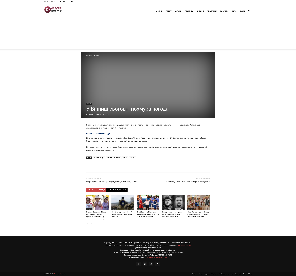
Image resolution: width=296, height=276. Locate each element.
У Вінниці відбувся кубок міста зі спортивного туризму (188, 182)
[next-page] (91, 223)
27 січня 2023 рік (99, 157)
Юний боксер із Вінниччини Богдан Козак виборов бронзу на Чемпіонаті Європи (148, 214)
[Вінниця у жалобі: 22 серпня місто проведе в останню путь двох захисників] (173, 202)
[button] (249, 11)
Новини (159, 11)
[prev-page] (87, 223)
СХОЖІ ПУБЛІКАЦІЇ (96, 190)
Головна (89, 55)
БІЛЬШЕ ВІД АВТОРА (117, 190)
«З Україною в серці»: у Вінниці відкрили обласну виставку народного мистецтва (198, 214)
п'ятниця (117, 157)
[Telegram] (117, 167)
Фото (234, 11)
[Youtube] (72, 1)
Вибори (200, 11)
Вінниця (109, 157)
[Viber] (122, 167)
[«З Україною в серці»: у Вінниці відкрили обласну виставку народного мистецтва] (198, 202)
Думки (178, 11)
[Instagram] (64, 1)
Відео (242, 11)
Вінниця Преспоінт (59, 274)
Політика (189, 11)
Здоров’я (224, 11)
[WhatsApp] (127, 167)
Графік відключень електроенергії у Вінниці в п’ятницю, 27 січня (111, 182)
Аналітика (212, 11)
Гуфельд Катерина (95, 114)
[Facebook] (60, 1)
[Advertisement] (148, 33)
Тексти (169, 11)
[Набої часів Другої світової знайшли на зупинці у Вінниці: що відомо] (122, 202)
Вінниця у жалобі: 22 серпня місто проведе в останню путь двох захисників (172, 214)
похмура (132, 157)
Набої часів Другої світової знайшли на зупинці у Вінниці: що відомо (121, 214)
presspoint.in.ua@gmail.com (156, 257)
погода (125, 157)
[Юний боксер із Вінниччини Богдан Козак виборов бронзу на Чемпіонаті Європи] (148, 202)
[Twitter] (68, 1)
